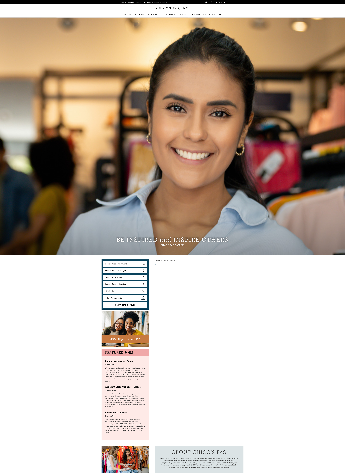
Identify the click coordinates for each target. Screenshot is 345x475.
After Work (195, 14)
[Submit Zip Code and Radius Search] (143, 291)
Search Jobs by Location (115, 284)
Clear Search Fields (125, 305)
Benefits (183, 14)
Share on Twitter (219, 2)
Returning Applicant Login (155, 2)
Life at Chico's (169, 14)
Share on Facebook (216, 2)
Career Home (125, 14)
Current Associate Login (130, 2)
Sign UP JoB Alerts (125, 339)
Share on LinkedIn (222, 2)
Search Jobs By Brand (114, 277)
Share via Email (224, 2)
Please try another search (164, 265)
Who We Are (139, 14)
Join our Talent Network (214, 14)
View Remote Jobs (114, 298)
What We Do (152, 14)
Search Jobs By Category (116, 271)
